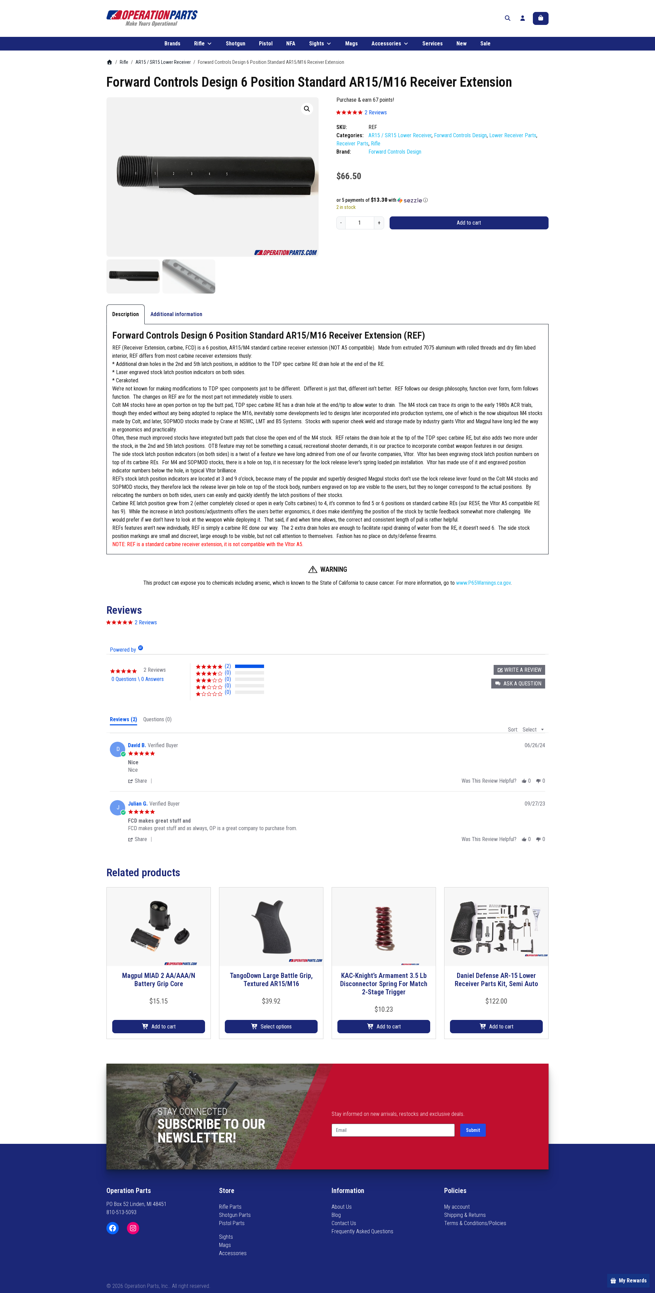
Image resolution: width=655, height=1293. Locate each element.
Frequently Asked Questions (362, 1231)
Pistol (266, 43)
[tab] (123, 720)
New (461, 43)
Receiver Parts (352, 143)
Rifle (199, 43)
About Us (342, 1207)
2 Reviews (376, 112)
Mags (351, 43)
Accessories (386, 43)
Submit (473, 1130)
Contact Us (344, 1223)
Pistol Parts (232, 1223)
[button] (307, 109)
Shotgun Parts (235, 1215)
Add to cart (469, 222)
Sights (316, 43)
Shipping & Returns (465, 1215)
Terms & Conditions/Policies (475, 1223)
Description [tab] (125, 314)
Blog (336, 1215)
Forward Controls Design (460, 135)
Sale (485, 43)
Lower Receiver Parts (512, 135)
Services (432, 43)
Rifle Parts (230, 1207)
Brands (172, 43)
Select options (276, 1026)
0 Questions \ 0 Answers (138, 679)
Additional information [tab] (176, 314)
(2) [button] (228, 666)
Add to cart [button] (163, 1026)
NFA (290, 43)
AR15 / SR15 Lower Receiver (163, 62)
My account (457, 1207)
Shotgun (235, 43)
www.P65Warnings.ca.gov (483, 583)
